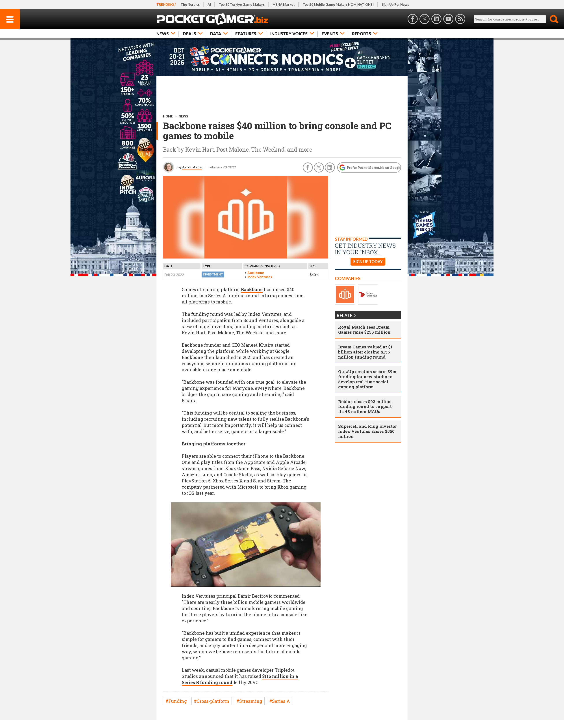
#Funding (176, 701)
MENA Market (284, 4)
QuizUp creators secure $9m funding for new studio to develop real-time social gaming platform (367, 379)
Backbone (255, 272)
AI (209, 4)
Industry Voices (289, 33)
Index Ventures (259, 277)
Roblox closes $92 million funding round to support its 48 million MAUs (365, 406)
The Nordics (190, 4)
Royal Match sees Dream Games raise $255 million (364, 329)
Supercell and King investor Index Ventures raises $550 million (367, 431)
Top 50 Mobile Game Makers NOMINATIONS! (338, 4)
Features (245, 33)
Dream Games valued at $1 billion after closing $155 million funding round (365, 352)
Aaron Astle (192, 167)
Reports (361, 33)
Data (215, 33)
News (162, 33)
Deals (189, 33)
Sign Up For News (395, 4)
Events (330, 33)
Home (168, 116)
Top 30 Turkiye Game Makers (242, 4)
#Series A (279, 701)
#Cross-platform (211, 701)
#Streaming (249, 701)
